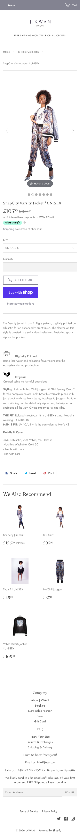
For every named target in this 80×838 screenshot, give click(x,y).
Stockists (40, 706)
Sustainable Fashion (40, 711)
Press (40, 716)
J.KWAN (30, 830)
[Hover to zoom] (40, 132)
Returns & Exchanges (40, 742)
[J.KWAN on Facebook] (66, 819)
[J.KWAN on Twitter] (59, 819)
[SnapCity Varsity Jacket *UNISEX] (29, 194)
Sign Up (69, 792)
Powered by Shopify (50, 830)
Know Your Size (40, 737)
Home (6, 52)
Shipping (8, 229)
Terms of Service (29, 811)
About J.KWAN (40, 700)
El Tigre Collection (28, 52)
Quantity (8, 259)
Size (5, 240)
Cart (74, 5)
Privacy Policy (49, 811)
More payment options (20, 303)
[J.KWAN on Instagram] (73, 819)
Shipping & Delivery (40, 747)
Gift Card (40, 721)
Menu (11, 5)
